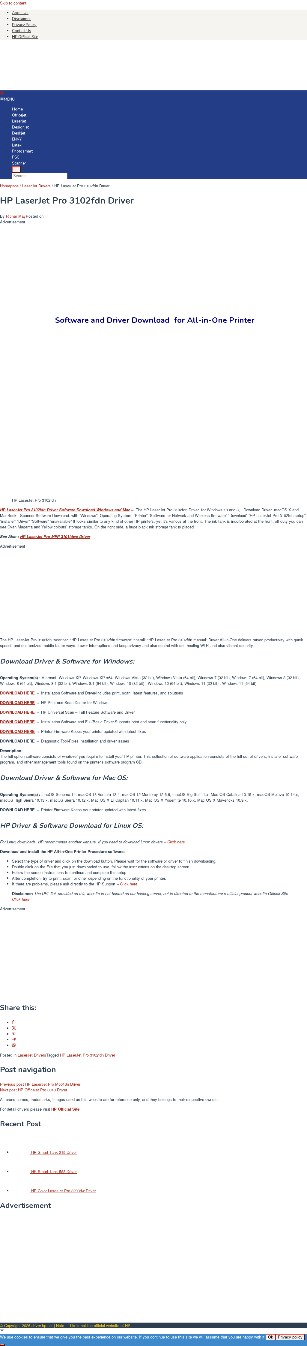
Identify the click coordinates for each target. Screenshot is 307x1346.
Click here (176, 842)
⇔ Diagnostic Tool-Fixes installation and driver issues (64, 741)
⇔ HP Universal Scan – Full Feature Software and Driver (67, 712)
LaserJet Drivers (32, 1055)
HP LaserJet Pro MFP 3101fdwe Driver (55, 536)
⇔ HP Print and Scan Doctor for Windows (54, 702)
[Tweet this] (14, 1028)
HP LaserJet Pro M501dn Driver (40, 1084)
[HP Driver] (45, 87)
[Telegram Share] (14, 1039)
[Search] (16, 169)
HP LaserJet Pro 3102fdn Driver (87, 1055)
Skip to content (13, 3)
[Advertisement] (153, 267)
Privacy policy (290, 1337)
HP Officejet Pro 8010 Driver (33, 1090)
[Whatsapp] (14, 1045)
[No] (2, 1345)
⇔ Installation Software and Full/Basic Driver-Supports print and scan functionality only (93, 721)
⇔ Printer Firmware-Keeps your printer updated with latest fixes (73, 731)
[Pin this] (14, 1034)
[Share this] (13, 1022)
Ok (270, 1337)
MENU (9, 99)
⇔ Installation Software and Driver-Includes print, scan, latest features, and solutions (91, 693)
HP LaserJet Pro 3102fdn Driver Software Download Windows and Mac (65, 510)
